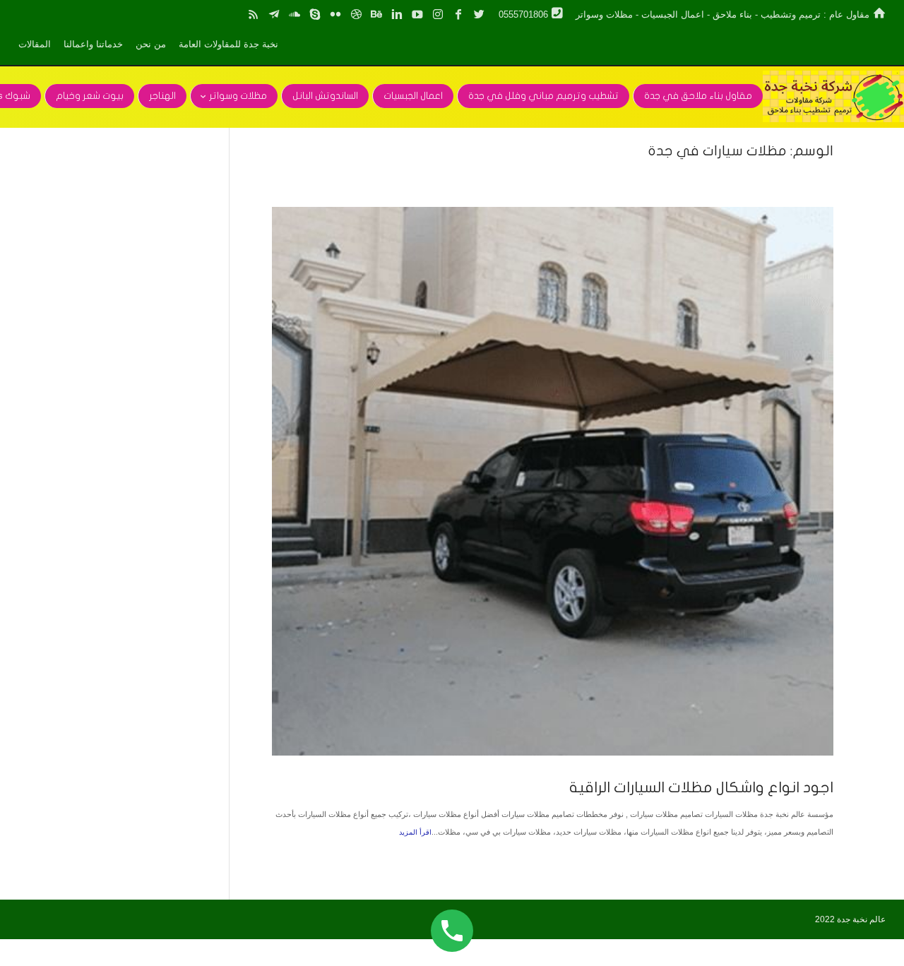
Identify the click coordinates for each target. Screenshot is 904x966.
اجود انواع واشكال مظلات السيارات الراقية (701, 787)
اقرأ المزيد (415, 832)
